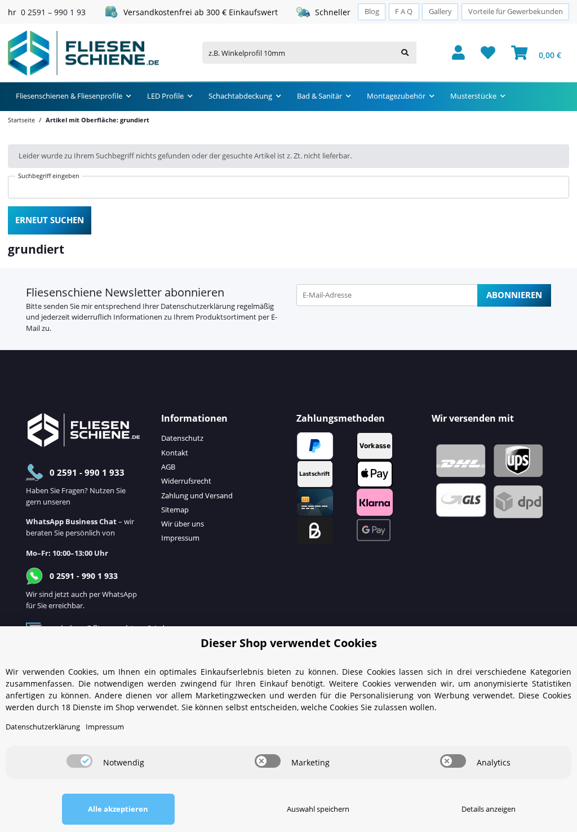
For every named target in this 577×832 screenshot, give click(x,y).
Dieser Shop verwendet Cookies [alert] (289, 642)
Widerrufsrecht (186, 481)
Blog (372, 11)
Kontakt (174, 453)
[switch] (79, 761)
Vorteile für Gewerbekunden (515, 11)
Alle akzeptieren (118, 809)
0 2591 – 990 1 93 (53, 12)
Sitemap (175, 509)
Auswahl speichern (318, 809)
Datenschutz (182, 438)
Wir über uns (182, 524)
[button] (458, 53)
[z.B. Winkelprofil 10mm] (404, 53)
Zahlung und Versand (197, 495)
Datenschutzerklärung (198, 306)
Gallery (440, 11)
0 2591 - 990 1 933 (87, 472)
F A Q (403, 11)
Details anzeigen (488, 809)
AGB (168, 467)
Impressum (180, 538)
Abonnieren (514, 294)
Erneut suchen (49, 219)
